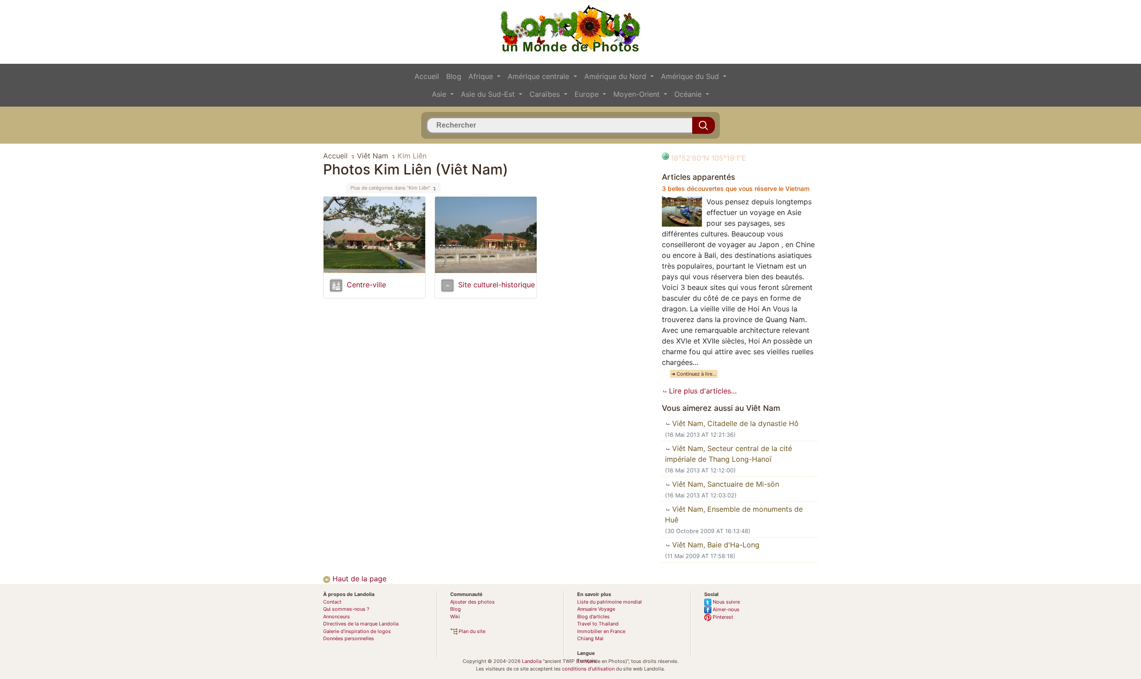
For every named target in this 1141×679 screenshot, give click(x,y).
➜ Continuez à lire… (693, 374)
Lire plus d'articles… (702, 390)
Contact (332, 602)
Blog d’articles (593, 616)
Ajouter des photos (472, 602)
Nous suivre (725, 602)
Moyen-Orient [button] (637, 94)
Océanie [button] (689, 94)
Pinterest (722, 617)
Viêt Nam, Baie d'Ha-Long (714, 544)
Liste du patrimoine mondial (609, 602)
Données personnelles (348, 638)
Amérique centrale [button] (539, 76)
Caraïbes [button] (545, 94)
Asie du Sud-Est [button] (489, 94)
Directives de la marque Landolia (360, 624)
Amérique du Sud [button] (691, 76)
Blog (453, 76)
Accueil (427, 76)
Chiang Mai (590, 638)
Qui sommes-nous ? (346, 609)
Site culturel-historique (496, 284)
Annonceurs (336, 616)
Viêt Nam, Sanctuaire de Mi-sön (724, 484)
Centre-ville (366, 284)
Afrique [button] (481, 76)
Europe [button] (588, 94)
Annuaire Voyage (596, 609)
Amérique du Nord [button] (616, 76)
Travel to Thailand (598, 624)
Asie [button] (440, 94)
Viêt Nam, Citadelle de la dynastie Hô (734, 423)
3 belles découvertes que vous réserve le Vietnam (735, 188)
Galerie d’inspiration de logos (357, 631)
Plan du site (471, 631)
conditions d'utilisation (588, 669)
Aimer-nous (725, 609)
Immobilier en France (601, 631)
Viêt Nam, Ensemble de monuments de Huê (734, 514)
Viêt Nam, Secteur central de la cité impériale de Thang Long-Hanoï (728, 454)
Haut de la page (358, 578)
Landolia (532, 661)
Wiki (455, 616)
